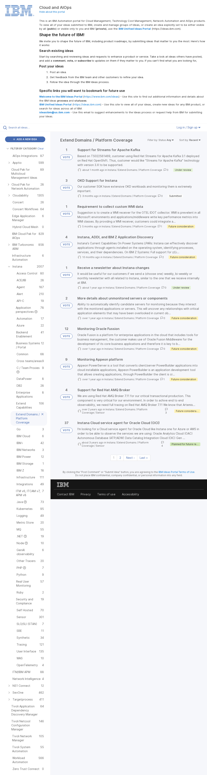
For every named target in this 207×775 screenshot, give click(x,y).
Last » (144, 457)
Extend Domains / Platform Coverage (140, 169)
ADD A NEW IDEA (26, 139)
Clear (40, 148)
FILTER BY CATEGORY (24, 148)
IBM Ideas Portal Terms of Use (176, 472)
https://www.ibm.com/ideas (101, 96)
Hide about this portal (52, 11)
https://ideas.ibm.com (86, 104)
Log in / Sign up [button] (187, 127)
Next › (130, 457)
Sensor (100, 412)
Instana (112, 169)
